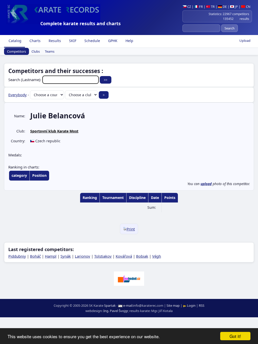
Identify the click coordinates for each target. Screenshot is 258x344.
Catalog (14, 40)
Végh (156, 256)
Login (191, 305)
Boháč (35, 256)
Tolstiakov (103, 256)
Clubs (35, 51)
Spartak (110, 305)
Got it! (235, 336)
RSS (201, 305)
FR (200, 6)
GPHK (112, 40)
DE (224, 6)
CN (247, 6)
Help (128, 40)
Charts (34, 40)
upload (206, 184)
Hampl (50, 256)
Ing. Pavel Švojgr (115, 310)
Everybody (17, 94)
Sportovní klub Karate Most (54, 131)
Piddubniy (17, 256)
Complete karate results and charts (80, 23)
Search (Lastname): (25, 79)
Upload (244, 40)
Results (54, 40)
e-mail (127, 305)
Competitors (16, 51)
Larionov (82, 256)
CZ (188, 6)
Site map (173, 305)
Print (130, 228)
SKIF (72, 40)
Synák (65, 256)
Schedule (91, 40)
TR (212, 6)
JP (236, 6)
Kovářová (124, 256)
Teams (49, 51)
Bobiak (142, 256)
